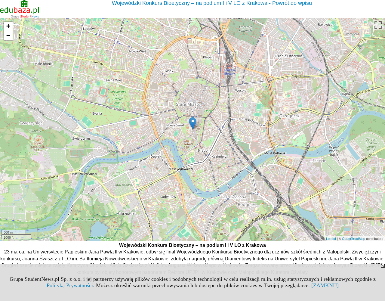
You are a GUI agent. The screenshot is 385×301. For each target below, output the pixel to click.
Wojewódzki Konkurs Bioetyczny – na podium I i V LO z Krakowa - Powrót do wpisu (212, 3)
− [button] (8, 35)
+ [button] (8, 26)
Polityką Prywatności (70, 285)
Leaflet (331, 238)
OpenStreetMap (353, 238)
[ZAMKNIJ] (325, 285)
